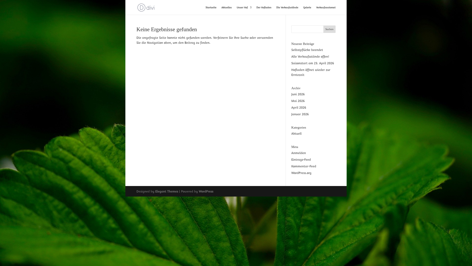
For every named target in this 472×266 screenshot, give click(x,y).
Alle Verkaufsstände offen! (310, 56)
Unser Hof (242, 7)
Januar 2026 (300, 114)
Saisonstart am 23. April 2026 (312, 63)
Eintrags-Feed (301, 159)
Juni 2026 (298, 94)
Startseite (211, 7)
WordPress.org (301, 173)
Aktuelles (226, 7)
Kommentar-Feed (303, 166)
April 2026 (298, 107)
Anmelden (298, 153)
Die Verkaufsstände (287, 7)
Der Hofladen (263, 7)
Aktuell (296, 133)
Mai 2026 (298, 101)
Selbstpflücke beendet (307, 50)
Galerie (307, 7)
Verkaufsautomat (326, 7)
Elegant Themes (166, 191)
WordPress (206, 191)
